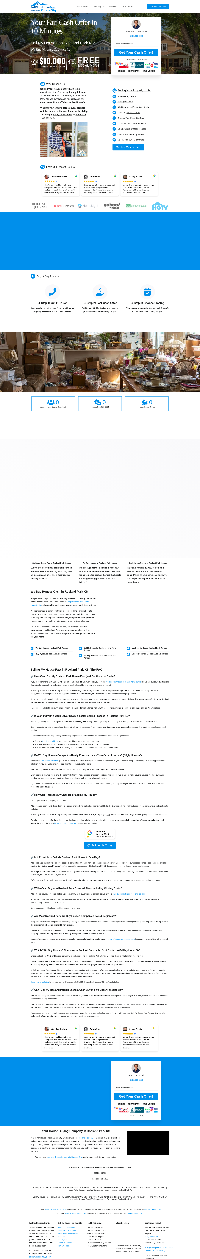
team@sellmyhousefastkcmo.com (159, 1248)
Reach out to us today (40, 982)
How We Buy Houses (67, 1230)
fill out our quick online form (65, 823)
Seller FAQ (160, 1251)
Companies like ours (49, 761)
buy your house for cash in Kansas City (64, 1157)
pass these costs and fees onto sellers (129, 894)
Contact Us (149, 1251)
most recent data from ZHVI (75, 1213)
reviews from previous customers (121, 939)
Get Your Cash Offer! (136, 52)
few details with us (50, 741)
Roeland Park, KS (135, 1213)
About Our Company (66, 1227)
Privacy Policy (64, 1246)
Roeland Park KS (85, 1138)
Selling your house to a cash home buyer (123, 682)
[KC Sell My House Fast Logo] (43, 2)
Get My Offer (63, 1240)
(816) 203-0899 (151, 1237)
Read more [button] (48, 1048)
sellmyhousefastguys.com (40, 1257)
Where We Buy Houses (68, 1233)
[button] (52, 648)
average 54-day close (152, 1209)
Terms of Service (65, 1243)
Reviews (62, 1237)
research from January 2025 (56, 1209)
